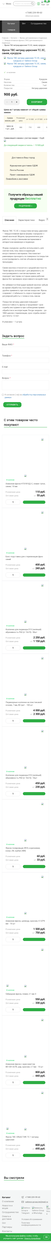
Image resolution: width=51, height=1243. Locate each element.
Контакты (7, 1231)
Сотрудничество (38, 23)
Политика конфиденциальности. (31, 1224)
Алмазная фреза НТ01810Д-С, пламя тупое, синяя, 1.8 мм (25, 485)
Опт (24, 23)
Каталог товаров (11, 26)
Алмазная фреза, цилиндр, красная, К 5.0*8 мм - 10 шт (25, 922)
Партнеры (7, 1227)
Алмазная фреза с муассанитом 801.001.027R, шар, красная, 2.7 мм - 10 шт (24, 1065)
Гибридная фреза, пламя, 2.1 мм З (21, 994)
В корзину (37, 102)
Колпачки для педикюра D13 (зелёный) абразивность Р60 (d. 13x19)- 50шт (23, 630)
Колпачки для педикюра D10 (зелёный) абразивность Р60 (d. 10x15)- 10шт (23, 776)
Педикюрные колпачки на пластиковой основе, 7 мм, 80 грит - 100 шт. (24, 703)
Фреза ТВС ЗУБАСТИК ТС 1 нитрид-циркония (22, 1138)
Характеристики (26, 220)
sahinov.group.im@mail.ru (36, 1202)
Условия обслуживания (31, 1219)
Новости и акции (7, 1206)
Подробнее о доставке (17, 179)
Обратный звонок (32, 16)
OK (46, 1237)
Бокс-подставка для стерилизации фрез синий (24, 557)
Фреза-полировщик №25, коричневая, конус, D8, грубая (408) (23, 849)
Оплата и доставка (7, 1217)
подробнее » (25, 206)
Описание (9, 220)
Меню (8, 4)
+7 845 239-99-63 (32, 1197)
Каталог (6, 1197)
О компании (8, 1201)
